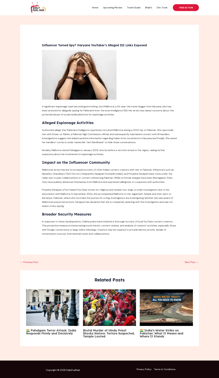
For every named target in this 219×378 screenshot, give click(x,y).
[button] (186, 7)
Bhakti (148, 7)
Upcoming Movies (112, 7)
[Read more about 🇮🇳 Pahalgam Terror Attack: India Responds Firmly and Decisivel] (52, 307)
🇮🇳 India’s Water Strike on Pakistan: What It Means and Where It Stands (161, 333)
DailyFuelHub (73, 370)
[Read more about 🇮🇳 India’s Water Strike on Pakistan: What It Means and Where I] (166, 307)
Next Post (192, 262)
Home (95, 7)
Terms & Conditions (164, 369)
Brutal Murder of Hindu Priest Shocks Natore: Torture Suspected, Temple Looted (109, 333)
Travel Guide (133, 7)
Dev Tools (162, 7)
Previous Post (29, 262)
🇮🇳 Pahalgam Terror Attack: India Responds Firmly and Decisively (51, 331)
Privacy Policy (144, 369)
